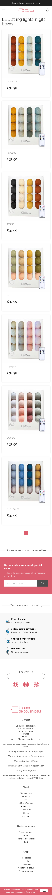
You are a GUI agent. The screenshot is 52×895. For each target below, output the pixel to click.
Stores (26, 813)
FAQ (26, 842)
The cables (26, 858)
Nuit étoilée (13, 509)
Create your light (26, 871)
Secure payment (26, 832)
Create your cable (26, 868)
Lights (26, 861)
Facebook (15, 684)
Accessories (26, 864)
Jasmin (10, 224)
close (44, 891)
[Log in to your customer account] (47, 11)
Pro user (26, 816)
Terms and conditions (26, 839)
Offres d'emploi (26, 803)
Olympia (11, 366)
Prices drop (26, 806)
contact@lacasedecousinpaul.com (26, 739)
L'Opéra (11, 437)
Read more (30, 892)
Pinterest (26, 684)
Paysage (11, 152)
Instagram (36, 684)
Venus (10, 295)
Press (26, 800)
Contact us (26, 810)
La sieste (12, 81)
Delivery (26, 835)
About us (26, 796)
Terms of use (26, 793)
